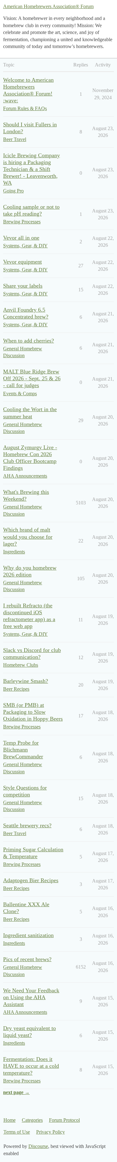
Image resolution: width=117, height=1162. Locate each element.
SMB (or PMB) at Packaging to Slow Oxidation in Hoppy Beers (33, 712)
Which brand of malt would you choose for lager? (27, 537)
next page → (16, 1092)
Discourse (38, 1146)
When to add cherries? (28, 341)
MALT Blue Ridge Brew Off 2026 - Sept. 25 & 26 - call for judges (32, 378)
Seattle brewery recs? (27, 825)
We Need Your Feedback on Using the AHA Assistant (31, 997)
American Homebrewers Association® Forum (48, 6)
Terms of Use (16, 1132)
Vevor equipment (22, 262)
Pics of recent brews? (27, 959)
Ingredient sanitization (28, 935)
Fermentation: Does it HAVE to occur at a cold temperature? (31, 1066)
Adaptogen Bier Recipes (30, 880)
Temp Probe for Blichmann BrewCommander (23, 750)
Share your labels (22, 286)
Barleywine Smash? (25, 681)
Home (9, 1120)
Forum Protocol (64, 1120)
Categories (32, 1120)
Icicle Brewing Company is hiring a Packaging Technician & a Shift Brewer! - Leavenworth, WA (31, 169)
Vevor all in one (21, 238)
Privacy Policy (50, 1132)
